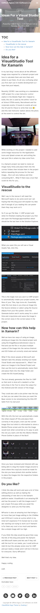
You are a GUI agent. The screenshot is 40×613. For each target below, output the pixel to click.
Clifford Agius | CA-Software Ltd (16, 3)
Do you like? (10, 50)
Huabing (23, 605)
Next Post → (32, 578)
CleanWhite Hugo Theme (10, 605)
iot (3, 586)
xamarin (15, 586)
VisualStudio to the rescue (16, 44)
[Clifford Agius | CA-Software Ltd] (6, 595)
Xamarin (20, 10)
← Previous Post (10, 578)
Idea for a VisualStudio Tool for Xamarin (19, 41)
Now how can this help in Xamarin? (19, 47)
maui (8, 586)
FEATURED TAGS (7, 582)
